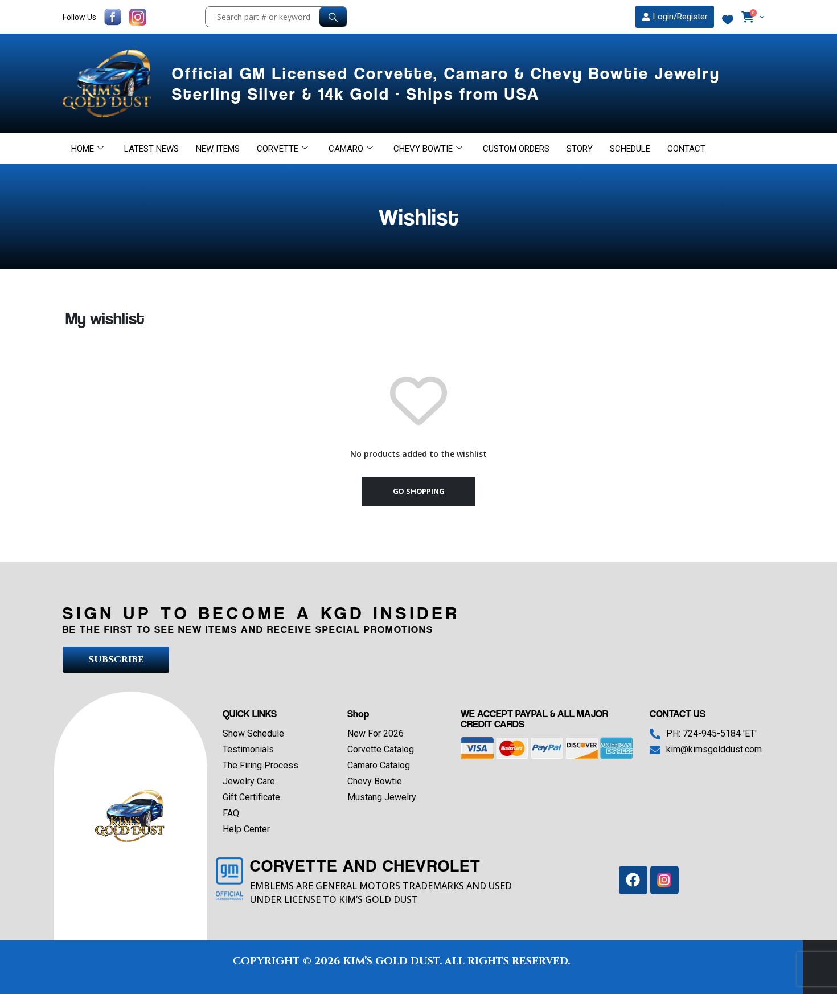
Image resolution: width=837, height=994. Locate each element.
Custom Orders (516, 149)
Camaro (346, 149)
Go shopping (419, 491)
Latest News (151, 149)
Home (82, 149)
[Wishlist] (727, 20)
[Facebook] (633, 880)
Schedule (630, 149)
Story (580, 149)
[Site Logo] (109, 83)
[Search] (333, 17)
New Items (218, 149)
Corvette (277, 149)
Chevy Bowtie (423, 149)
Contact (686, 149)
